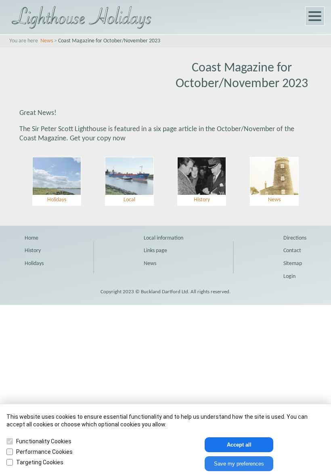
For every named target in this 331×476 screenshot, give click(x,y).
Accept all (239, 445)
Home (31, 238)
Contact (292, 251)
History (33, 251)
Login (289, 276)
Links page (155, 251)
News (46, 41)
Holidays (34, 264)
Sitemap (292, 264)
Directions (294, 238)
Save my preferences (239, 464)
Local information (163, 238)
